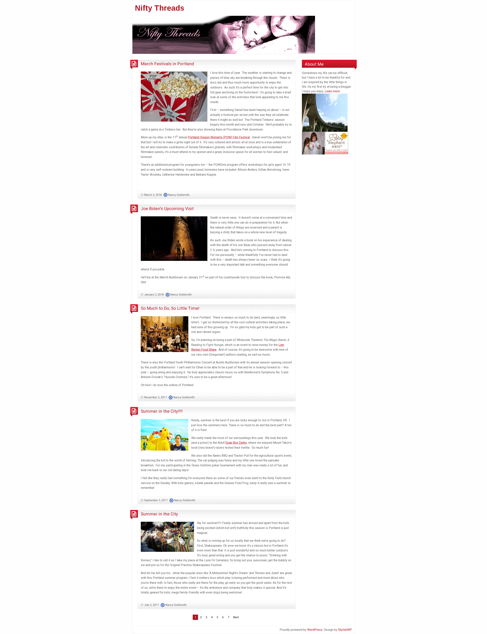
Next (236, 617)
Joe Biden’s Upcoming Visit (167, 208)
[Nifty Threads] (223, 34)
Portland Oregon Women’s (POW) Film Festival (219, 137)
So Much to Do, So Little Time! (170, 308)
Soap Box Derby (236, 442)
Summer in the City (159, 513)
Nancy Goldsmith (178, 195)
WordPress (314, 630)
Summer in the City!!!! (162, 411)
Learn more (332, 91)
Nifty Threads (159, 8)
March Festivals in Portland (167, 63)
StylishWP (345, 630)
